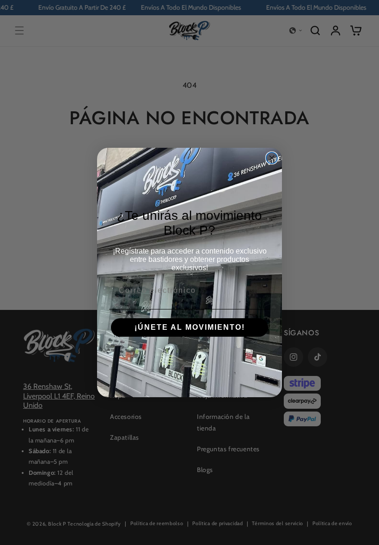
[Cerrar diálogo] (271, 158)
